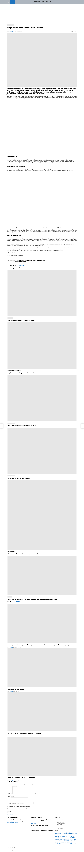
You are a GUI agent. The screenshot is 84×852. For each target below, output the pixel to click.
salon (57, 842)
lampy (72, 836)
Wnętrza (10, 318)
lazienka (57, 838)
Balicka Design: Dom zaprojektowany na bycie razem (42, 830)
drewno (64, 834)
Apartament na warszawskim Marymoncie (39, 825)
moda (62, 839)
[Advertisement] (42, 13)
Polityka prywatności (12, 848)
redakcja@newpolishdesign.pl (12, 822)
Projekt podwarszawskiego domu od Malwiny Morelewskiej (24, 373)
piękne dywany (60, 825)
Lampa (68, 836)
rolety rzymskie (60, 828)
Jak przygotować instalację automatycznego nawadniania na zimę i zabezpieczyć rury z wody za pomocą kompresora (40, 645)
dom (56, 834)
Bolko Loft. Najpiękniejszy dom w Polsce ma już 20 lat (22, 777)
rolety (56, 842)
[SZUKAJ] (76, 2)
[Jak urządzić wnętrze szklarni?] (42, 667)
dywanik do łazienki (60, 822)
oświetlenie (73, 839)
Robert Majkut (74, 840)
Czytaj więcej (33, 823)
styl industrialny (62, 842)
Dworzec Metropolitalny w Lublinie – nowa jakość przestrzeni (24, 733)
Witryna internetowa (12, 803)
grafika (56, 836)
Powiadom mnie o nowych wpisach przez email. (17, 808)
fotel (72, 834)
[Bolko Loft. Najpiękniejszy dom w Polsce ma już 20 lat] (42, 756)
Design (69, 833)
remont (70, 840)
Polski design (11, 475)
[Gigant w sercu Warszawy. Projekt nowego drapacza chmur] (42, 515)
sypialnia (58, 843)
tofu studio (65, 843)
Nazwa (9, 796)
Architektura (11, 370)
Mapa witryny (11, 850)
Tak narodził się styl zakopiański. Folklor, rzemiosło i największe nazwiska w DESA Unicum (32, 599)
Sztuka (9, 596)
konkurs (61, 836)
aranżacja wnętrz (59, 833)
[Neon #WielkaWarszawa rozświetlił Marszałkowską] (42, 398)
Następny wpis (10, 814)
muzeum (64, 839)
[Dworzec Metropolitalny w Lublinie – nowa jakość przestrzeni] (42, 711)
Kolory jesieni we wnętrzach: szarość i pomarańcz (21, 320)
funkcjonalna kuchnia (61, 827)
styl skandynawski (67, 842)
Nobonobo (67, 839)
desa (65, 833)
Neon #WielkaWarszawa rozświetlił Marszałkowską (22, 425)
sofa (59, 842)
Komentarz (10, 793)
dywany (69, 834)
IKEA (58, 836)
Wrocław (57, 845)
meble (72, 838)
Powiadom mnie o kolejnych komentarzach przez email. (19, 806)
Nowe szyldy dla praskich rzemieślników (19, 478)
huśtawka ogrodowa (61, 823)
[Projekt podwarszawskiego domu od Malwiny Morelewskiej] (42, 345)
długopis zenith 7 (60, 819)
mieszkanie (59, 839)
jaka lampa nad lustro (61, 820)
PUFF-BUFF (66, 840)
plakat (56, 840)
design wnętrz (74, 833)
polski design (60, 840)
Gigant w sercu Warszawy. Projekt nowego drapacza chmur (24, 554)
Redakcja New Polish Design (13, 847)
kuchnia (65, 836)
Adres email (10, 799)
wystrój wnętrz (61, 845)
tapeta (62, 843)
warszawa (68, 843)
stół (71, 842)
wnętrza (73, 844)
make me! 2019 (63, 838)
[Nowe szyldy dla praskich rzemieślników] (42, 451)
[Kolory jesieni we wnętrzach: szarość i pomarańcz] (42, 293)
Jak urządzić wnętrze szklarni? (16, 689)
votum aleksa (59, 824)
